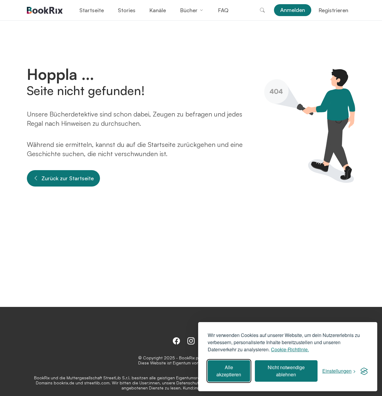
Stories (126, 10)
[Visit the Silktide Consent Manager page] (364, 371)
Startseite (91, 10)
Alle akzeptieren (228, 371)
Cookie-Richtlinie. (290, 349)
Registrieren (333, 10)
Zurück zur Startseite (67, 178)
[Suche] (262, 10)
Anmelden (292, 10)
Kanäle (157, 10)
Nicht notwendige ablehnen (286, 371)
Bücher (189, 10)
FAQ (223, 10)
